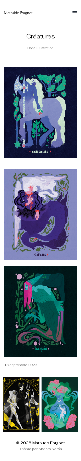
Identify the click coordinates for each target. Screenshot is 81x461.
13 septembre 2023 (20, 365)
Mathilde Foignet (18, 12)
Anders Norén (50, 449)
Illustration (45, 48)
